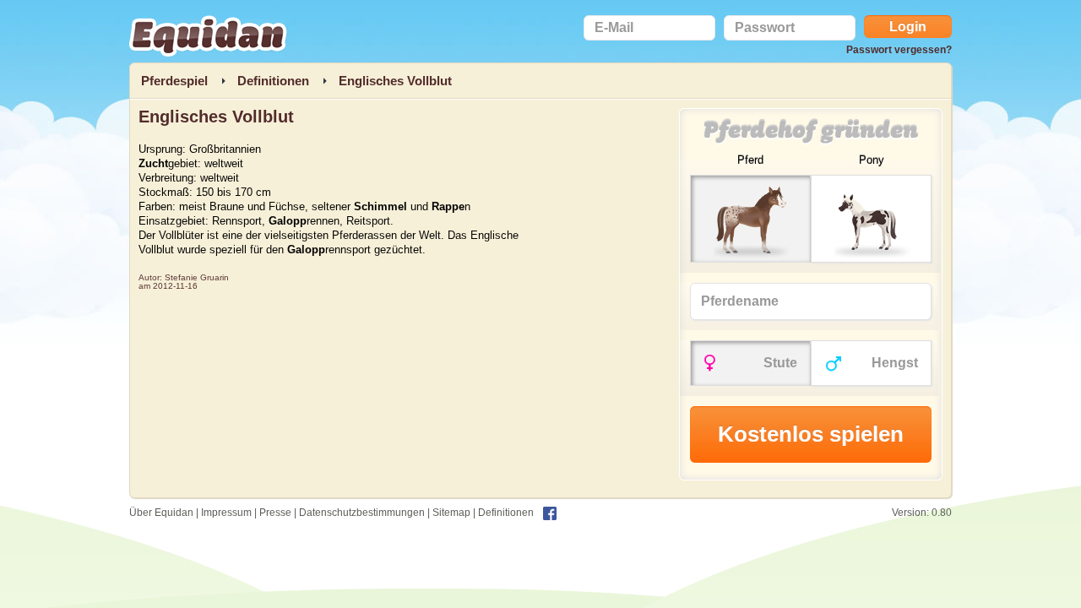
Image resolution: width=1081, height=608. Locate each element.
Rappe (448, 206)
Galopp (288, 220)
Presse (275, 512)
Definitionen (506, 512)
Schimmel (380, 206)
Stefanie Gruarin (197, 277)
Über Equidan (161, 512)
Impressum (226, 512)
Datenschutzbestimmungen (362, 512)
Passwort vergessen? (899, 49)
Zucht (153, 163)
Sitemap (451, 512)
